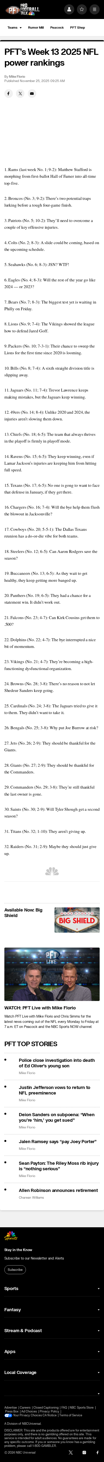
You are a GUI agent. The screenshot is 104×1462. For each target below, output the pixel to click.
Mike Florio (17, 77)
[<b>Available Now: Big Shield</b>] (77, 920)
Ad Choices (29, 1411)
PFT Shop (77, 27)
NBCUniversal (31, 1424)
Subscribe (15, 1270)
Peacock (57, 27)
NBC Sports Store (82, 1408)
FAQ (64, 1408)
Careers (25, 1408)
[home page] (22, 9)
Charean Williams (31, 1198)
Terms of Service (70, 1415)
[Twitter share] (20, 93)
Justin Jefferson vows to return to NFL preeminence (54, 1090)
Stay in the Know (18, 1250)
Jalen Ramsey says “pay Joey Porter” (58, 1142)
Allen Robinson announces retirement (58, 1190)
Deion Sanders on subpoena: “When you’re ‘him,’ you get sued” (56, 1117)
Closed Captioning (46, 1408)
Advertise (10, 1408)
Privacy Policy (49, 1411)
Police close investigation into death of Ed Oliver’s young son (57, 1063)
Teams (12, 27)
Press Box (12, 1411)
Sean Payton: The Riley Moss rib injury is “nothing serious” (58, 1166)
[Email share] (32, 93)
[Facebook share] (8, 93)
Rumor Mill (36, 27)
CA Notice (50, 1415)
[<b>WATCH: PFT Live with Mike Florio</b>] (52, 974)
